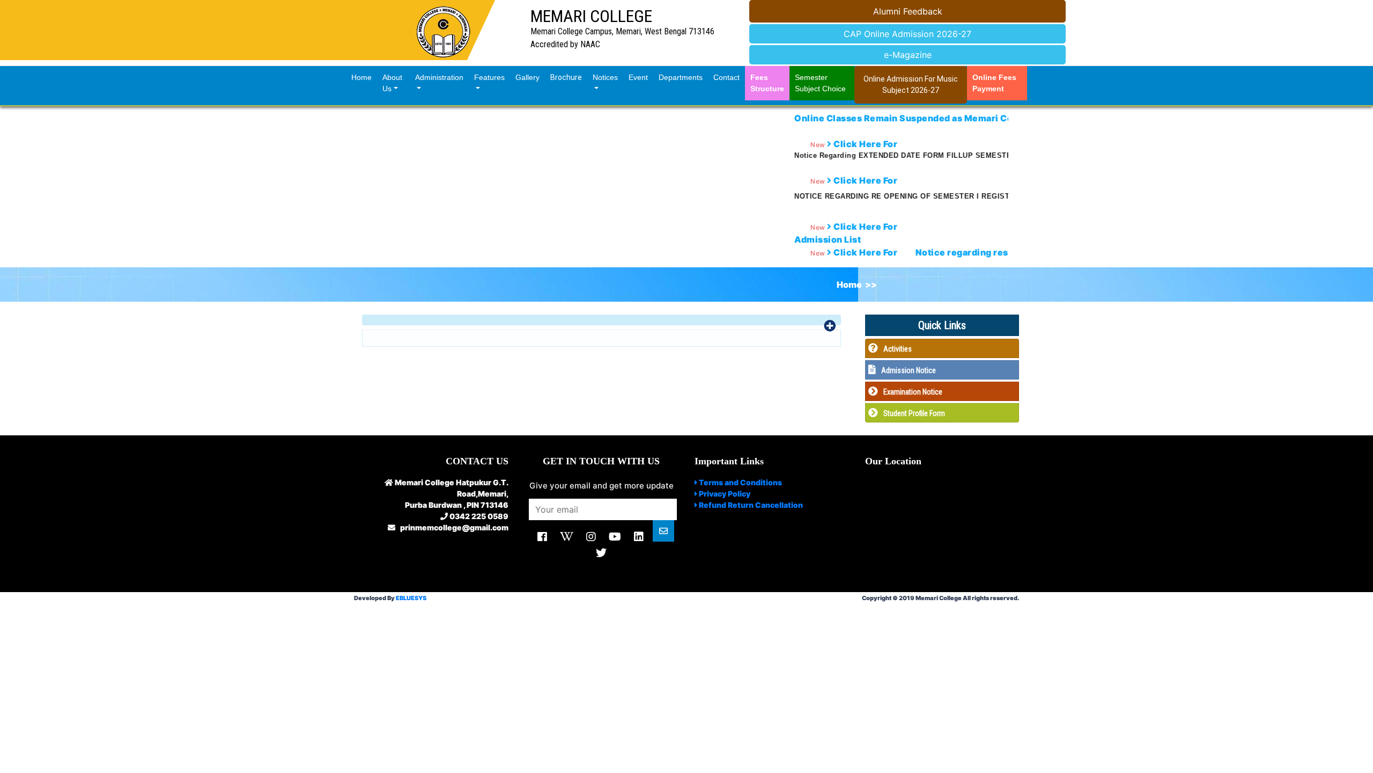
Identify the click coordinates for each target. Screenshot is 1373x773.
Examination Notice (912, 392)
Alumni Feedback (907, 11)
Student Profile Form (914, 413)
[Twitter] (601, 552)
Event (638, 77)
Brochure (566, 77)
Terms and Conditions (739, 482)
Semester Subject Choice (820, 83)
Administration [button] (439, 77)
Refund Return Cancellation (750, 504)
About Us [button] (392, 83)
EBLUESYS (411, 598)
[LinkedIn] (639, 536)
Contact (726, 77)
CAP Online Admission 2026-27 (907, 33)
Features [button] (489, 77)
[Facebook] (542, 536)
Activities (897, 349)
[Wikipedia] (567, 536)
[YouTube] (614, 536)
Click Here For (829, 252)
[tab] (601, 320)
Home (364, 77)
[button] (601, 320)
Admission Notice (908, 370)
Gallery (527, 77)
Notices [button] (605, 77)
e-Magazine (908, 54)
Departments (681, 77)
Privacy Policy (723, 493)
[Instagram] (591, 536)
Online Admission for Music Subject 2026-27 (910, 84)
